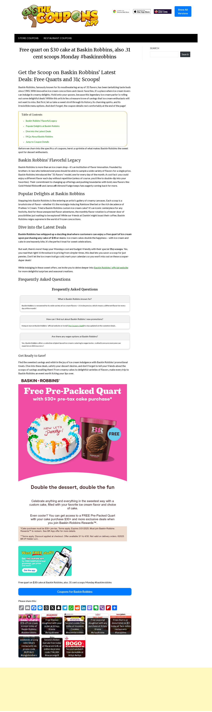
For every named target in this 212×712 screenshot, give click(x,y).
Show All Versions (183, 11)
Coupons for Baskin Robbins (74, 591)
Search (154, 48)
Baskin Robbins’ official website (111, 267)
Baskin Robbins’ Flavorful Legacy (41, 120)
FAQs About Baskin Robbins (39, 136)
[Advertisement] (93, 689)
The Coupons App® (76, 326)
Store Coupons (28, 38)
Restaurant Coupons (58, 38)
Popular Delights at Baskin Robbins (43, 126)
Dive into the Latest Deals (38, 131)
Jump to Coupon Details (37, 141)
